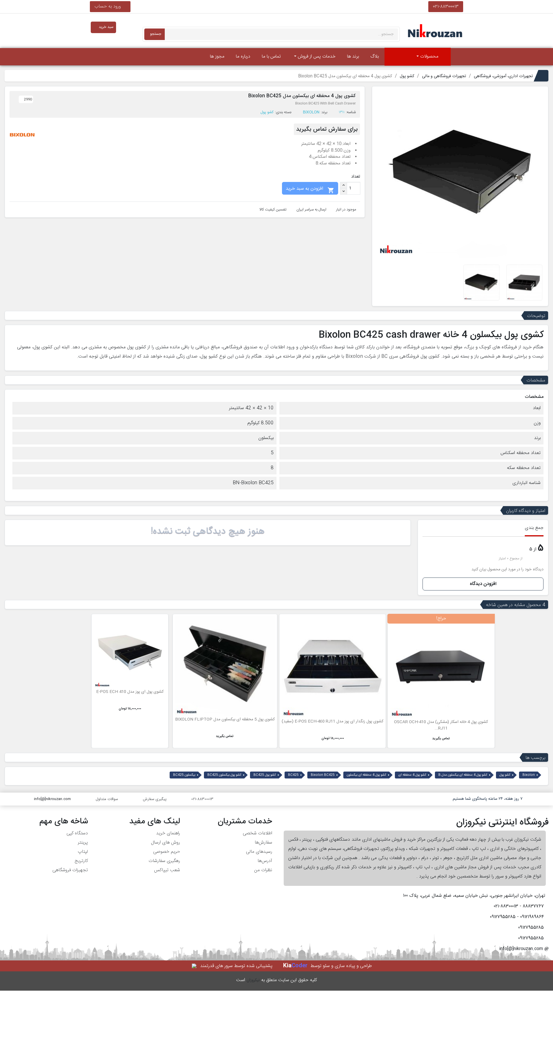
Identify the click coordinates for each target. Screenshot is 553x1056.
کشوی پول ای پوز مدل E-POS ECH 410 (130, 691)
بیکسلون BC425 (184, 775)
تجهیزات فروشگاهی (70, 870)
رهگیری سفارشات (164, 861)
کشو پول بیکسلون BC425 (224, 775)
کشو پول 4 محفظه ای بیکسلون (366, 775)
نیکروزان (253, 980)
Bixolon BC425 (323, 775)
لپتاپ (83, 852)
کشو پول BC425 (264, 775)
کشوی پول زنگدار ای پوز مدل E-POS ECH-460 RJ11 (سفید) (332, 721)
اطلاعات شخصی (257, 833)
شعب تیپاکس (167, 870)
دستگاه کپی (77, 833)
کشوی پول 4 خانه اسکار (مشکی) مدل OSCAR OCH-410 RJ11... (441, 725)
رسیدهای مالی (259, 852)
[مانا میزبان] (194, 966)
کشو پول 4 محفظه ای (412, 775)
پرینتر (83, 842)
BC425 (293, 775)
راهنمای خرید (168, 833)
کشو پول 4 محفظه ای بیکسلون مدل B (462, 775)
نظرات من (263, 870)
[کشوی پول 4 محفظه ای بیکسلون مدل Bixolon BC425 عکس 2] (524, 282)
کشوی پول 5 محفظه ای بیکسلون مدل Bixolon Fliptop (225, 719)
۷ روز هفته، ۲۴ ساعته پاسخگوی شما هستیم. (487, 798)
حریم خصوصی (166, 852)
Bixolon (528, 775)
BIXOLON (311, 112)
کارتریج (81, 861)
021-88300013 (446, 6)
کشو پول (267, 112)
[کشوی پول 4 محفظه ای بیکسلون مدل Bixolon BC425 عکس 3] (481, 282)
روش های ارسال (165, 842)
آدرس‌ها (264, 861)
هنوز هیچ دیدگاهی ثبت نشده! (208, 531)
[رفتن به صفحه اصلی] (459, 56)
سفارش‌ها (263, 842)
